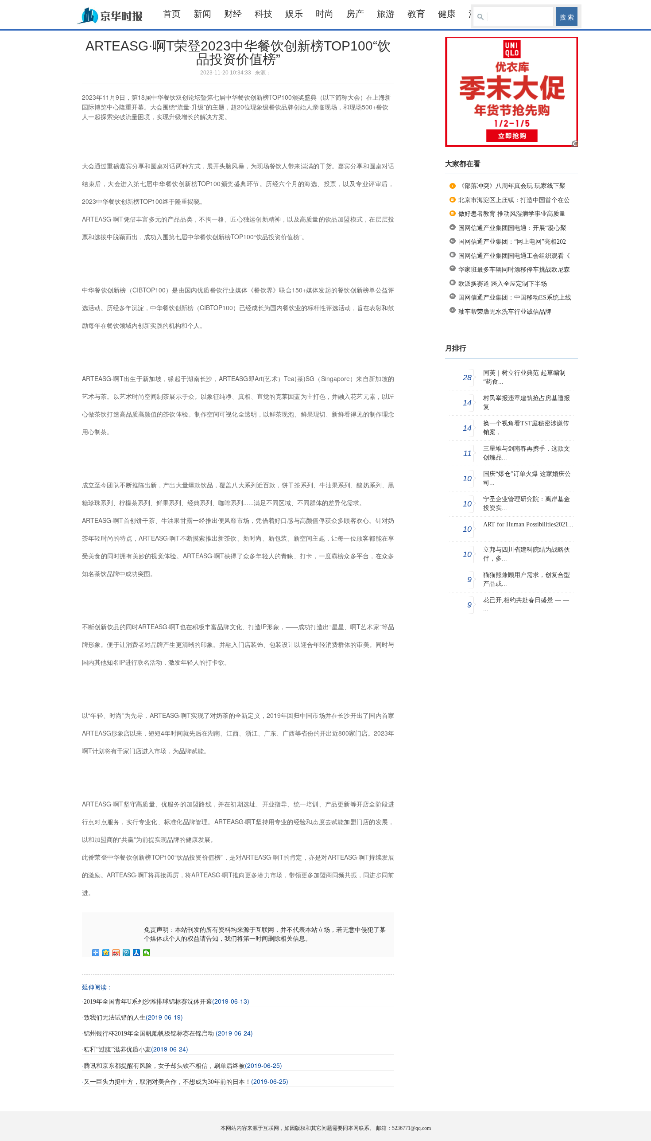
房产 (355, 14)
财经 (233, 14)
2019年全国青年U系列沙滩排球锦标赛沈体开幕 (148, 1001)
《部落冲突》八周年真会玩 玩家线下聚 (512, 186)
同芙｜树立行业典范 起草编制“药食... (524, 377)
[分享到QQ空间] (106, 952)
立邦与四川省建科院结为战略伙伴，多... (526, 554)
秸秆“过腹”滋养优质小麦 (117, 1049)
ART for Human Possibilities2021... (528, 524)
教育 (416, 14)
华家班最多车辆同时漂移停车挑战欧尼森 (514, 269)
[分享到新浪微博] (116, 952)
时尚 (324, 14)
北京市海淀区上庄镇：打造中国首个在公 (514, 200)
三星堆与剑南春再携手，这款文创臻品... (526, 453)
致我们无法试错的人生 (115, 1017)
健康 (447, 14)
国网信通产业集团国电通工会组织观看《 (514, 256)
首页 (172, 14)
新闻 (202, 14)
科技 (263, 14)
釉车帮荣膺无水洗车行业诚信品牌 (504, 311)
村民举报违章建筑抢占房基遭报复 (526, 402)
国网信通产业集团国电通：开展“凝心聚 (512, 228)
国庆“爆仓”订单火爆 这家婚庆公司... (527, 478)
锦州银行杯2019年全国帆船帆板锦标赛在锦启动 (150, 1033)
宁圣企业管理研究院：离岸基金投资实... (526, 503)
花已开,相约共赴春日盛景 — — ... (526, 604)
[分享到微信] (147, 952)
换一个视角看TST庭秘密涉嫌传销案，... (526, 428)
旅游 (386, 14)
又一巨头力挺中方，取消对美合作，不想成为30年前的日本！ (167, 1082)
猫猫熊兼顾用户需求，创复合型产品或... (526, 579)
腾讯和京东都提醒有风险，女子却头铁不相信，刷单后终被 (164, 1066)
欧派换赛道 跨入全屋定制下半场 (502, 283)
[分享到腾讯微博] (126, 952)
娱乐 (294, 14)
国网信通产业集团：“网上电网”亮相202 (512, 241)
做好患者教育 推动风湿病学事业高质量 (512, 213)
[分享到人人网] (136, 952)
